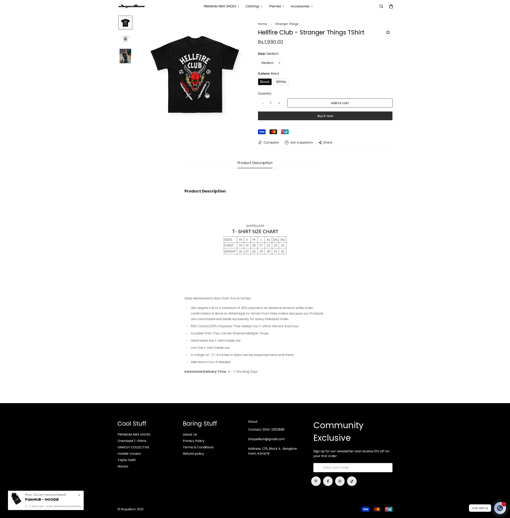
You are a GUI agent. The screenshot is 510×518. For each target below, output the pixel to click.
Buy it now (325, 116)
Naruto (123, 466)
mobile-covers (129, 453)
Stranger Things (286, 24)
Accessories (300, 6)
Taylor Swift (127, 460)
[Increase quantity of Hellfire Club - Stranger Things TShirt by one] (279, 103)
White (281, 81)
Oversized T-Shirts (132, 441)
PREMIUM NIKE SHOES (220, 6)
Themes (275, 6)
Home (262, 24)
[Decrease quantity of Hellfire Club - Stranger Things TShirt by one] (262, 103)
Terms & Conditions (198, 447)
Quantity (265, 93)
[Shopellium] (131, 6)
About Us (190, 434)
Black (265, 81)
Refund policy (193, 453)
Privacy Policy (193, 441)
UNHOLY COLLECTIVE (133, 447)
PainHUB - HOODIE (42, 499)
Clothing (252, 6)
